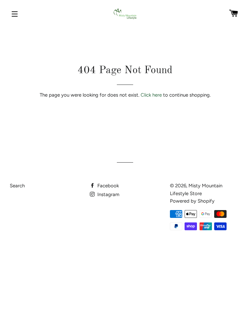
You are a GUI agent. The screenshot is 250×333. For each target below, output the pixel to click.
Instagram (107, 194)
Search (17, 186)
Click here (151, 95)
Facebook (107, 186)
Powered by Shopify (192, 201)
